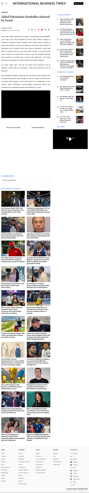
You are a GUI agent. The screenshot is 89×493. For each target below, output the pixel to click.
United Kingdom (57, 461)
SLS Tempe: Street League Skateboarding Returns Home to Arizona (67, 88)
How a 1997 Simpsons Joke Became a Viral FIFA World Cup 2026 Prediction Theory (11, 386)
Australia (55, 453)
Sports (3, 478)
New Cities (21, 478)
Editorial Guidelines (38, 127)
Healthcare (21, 459)
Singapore (55, 459)
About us (38, 453)
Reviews (3, 481)
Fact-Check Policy (40, 472)
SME (2, 464)
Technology (4, 470)
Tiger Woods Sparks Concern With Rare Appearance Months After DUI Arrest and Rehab (38, 236)
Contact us (38, 456)
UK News (3, 456)
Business (3, 461)
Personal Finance (5, 467)
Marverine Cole (7, 28)
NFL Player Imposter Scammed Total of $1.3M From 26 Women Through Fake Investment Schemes (13, 259)
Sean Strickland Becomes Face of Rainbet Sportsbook (67, 78)
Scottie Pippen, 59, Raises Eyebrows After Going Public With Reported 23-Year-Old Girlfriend (38, 285)
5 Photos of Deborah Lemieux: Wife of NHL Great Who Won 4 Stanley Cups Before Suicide (13, 335)
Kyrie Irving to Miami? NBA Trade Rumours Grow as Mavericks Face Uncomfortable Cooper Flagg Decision (67, 53)
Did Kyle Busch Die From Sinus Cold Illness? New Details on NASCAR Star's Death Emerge (37, 386)
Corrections (39, 467)
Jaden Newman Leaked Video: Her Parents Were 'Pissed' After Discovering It (12, 285)
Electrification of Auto (24, 461)
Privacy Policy (39, 461)
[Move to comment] (48, 29)
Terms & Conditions (41, 459)
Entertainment (4, 472)
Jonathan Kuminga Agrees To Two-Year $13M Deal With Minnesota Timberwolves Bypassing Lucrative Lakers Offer (67, 64)
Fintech (20, 481)
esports (20, 475)
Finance (21, 464)
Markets (3, 459)
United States (56, 464)
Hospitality (21, 456)
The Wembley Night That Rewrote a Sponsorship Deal (67, 98)
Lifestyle (3, 475)
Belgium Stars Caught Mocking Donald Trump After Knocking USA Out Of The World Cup (12, 410)
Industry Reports (23, 483)
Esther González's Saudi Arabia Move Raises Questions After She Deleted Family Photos (12, 236)
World (2, 453)
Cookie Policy (39, 464)
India (54, 456)
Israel (39, 87)
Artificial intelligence (24, 470)
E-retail (20, 453)
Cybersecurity (22, 467)
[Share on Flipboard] (38, 29)
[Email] (45, 29)
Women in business (24, 472)
